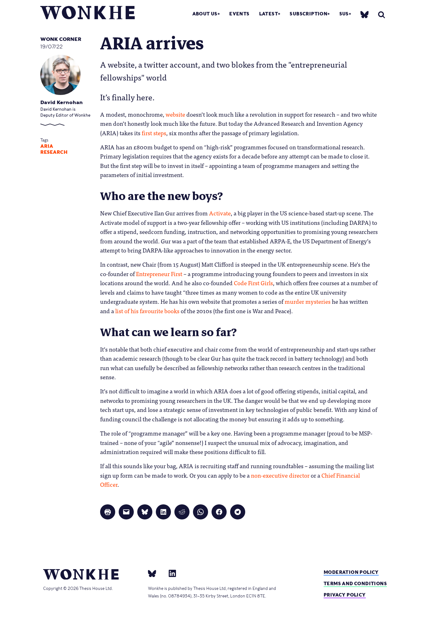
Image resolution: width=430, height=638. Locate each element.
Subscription (308, 13)
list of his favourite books (147, 310)
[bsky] (364, 14)
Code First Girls (253, 282)
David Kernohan (61, 102)
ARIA (46, 146)
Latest (268, 13)
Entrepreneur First (159, 273)
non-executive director (280, 475)
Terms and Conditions (355, 583)
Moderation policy (351, 572)
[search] (381, 14)
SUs (344, 13)
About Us (205, 13)
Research (54, 152)
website (175, 114)
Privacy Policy (345, 594)
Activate (220, 213)
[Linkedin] (170, 573)
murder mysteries (308, 301)
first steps (154, 132)
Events (239, 13)
